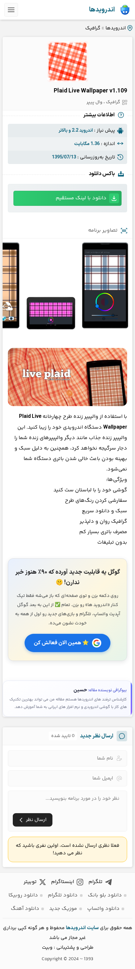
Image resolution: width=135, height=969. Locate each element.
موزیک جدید (63, 909)
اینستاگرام (62, 882)
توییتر (30, 882)
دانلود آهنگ (25, 909)
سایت (93, 928)
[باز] (11, 10)
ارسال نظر (36, 820)
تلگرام (95, 882)
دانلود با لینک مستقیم (81, 198)
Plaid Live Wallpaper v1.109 (90, 91)
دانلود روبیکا (23, 895)
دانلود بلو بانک (105, 895)
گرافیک (92, 28)
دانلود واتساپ (103, 909)
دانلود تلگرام (63, 895)
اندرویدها (102, 10)
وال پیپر (95, 102)
